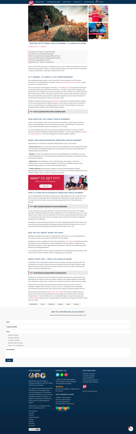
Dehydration (33, 304)
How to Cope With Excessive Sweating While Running (44, 58)
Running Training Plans (63, 399)
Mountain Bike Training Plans (65, 403)
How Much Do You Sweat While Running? (41, 54)
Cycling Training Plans (62, 401)
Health (43, 304)
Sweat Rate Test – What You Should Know (41, 62)
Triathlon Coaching (89, 374)
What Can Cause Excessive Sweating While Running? (44, 56)
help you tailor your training (55, 292)
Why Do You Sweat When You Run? (39, 60)
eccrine (59, 87)
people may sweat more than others (69, 82)
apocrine (66, 87)
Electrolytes (69, 241)
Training (76, 304)
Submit (9, 360)
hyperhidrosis (56, 101)
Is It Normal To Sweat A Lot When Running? (42, 52)
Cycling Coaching (88, 378)
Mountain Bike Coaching (90, 382)
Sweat (68, 304)
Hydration (51, 304)
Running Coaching (89, 376)
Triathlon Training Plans (63, 397)
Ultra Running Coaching (90, 380)
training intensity (33, 298)
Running (43, 46)
